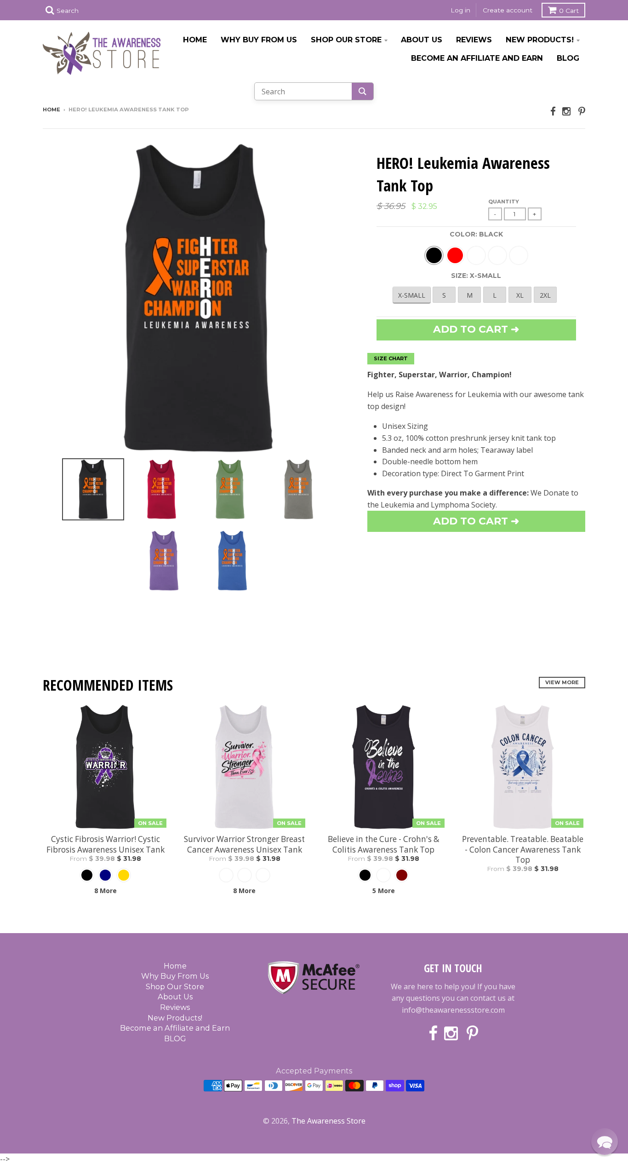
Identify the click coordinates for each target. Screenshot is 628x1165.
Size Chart (391, 358)
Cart (569, 10)
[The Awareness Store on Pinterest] (581, 111)
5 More (383, 890)
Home (195, 39)
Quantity (503, 201)
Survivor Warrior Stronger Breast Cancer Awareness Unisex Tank (244, 844)
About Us (421, 39)
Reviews (474, 39)
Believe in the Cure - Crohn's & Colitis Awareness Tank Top (383, 844)
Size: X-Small (476, 275)
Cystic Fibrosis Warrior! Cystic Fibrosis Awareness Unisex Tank (105, 844)
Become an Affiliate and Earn (477, 58)
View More (562, 682)
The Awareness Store (328, 1121)
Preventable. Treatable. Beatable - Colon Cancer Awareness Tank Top (522, 849)
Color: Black (476, 234)
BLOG (568, 58)
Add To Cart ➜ (476, 521)
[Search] (362, 91)
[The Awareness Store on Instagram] (567, 111)
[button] (604, 1141)
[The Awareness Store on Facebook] (553, 111)
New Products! (540, 39)
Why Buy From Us (259, 39)
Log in (460, 10)
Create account (507, 10)
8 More (105, 890)
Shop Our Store (346, 39)
